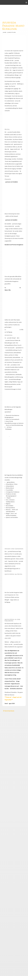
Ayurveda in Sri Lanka (11, 32)
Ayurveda (4, 32)
